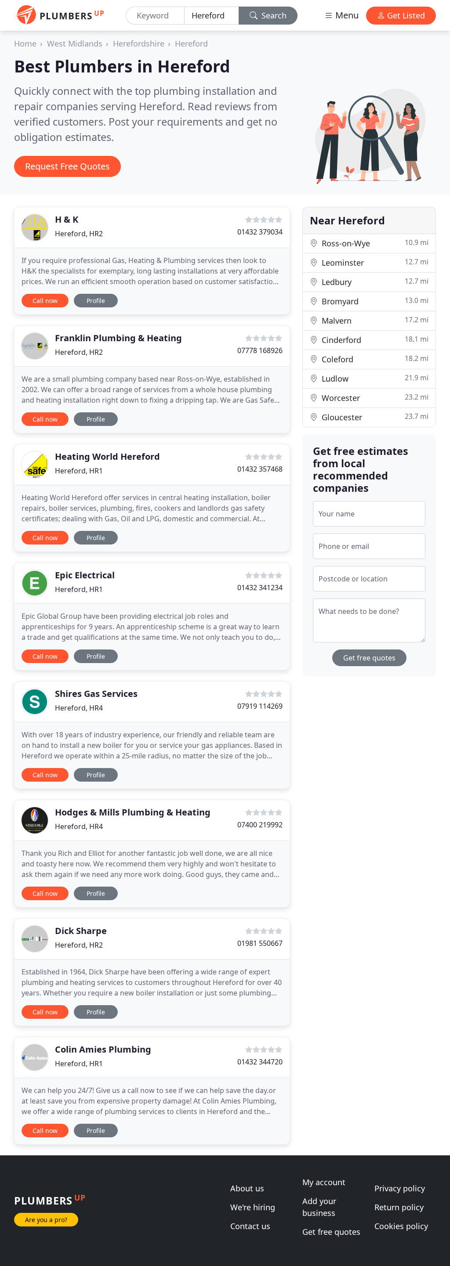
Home (25, 43)
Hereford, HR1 (79, 471)
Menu (346, 15)
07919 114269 (260, 706)
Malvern (373, 320)
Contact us (250, 1226)
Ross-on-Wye (373, 243)
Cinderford (373, 339)
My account (323, 1182)
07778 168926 (260, 350)
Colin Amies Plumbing (103, 1049)
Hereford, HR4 (79, 708)
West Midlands (74, 43)
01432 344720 (260, 1062)
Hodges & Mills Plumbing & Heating (132, 812)
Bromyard (373, 301)
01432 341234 (260, 587)
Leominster (373, 262)
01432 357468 (260, 469)
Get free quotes (369, 658)
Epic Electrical (85, 575)
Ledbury (373, 281)
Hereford (191, 43)
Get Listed (405, 15)
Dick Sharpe (81, 931)
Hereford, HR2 (79, 233)
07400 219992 (260, 825)
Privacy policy (399, 1188)
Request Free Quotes (67, 166)
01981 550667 (260, 943)
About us (247, 1188)
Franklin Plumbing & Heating (118, 338)
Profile (96, 300)
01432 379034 (260, 232)
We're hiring (252, 1207)
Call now (45, 300)
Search (273, 15)
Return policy (399, 1207)
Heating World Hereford (107, 456)
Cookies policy (401, 1226)
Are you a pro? (46, 1220)
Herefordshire (138, 43)
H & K (66, 219)
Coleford (373, 358)
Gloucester (373, 416)
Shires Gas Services (96, 694)
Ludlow (373, 378)
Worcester (373, 397)
